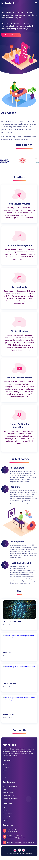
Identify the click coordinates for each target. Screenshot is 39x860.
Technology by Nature (12, 621)
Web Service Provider (10, 786)
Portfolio (5, 811)
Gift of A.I (7, 652)
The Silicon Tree (9, 683)
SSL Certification (8, 795)
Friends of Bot (9, 714)
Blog (4, 777)
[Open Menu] (35, 3)
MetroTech (9, 745)
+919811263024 (12, 832)
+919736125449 (12, 830)
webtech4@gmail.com (15, 836)
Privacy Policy (7, 814)
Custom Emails (8, 792)
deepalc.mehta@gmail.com (16, 838)
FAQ (4, 808)
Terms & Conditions (9, 817)
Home (5, 765)
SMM (4, 789)
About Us (6, 768)
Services (5, 771)
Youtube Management (10, 798)
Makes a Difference (11, 35)
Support (5, 820)
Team (5, 774)
